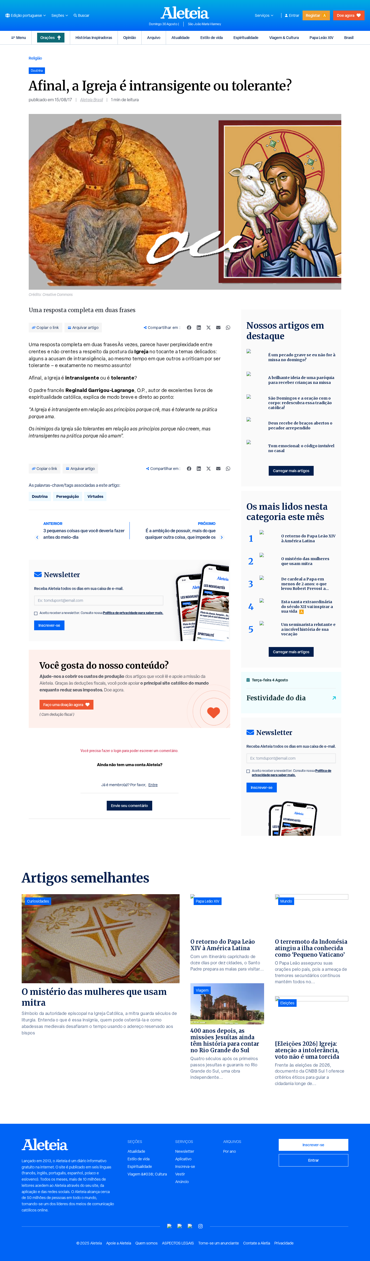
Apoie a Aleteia (118, 1243)
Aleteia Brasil (91, 100)
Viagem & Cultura (284, 37)
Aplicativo (183, 1159)
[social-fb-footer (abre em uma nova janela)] (179, 1226)
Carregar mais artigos (291, 470)
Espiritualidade (245, 37)
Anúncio (182, 1181)
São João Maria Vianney (204, 24)
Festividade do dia (276, 698)
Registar (313, 15)
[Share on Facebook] (189, 327)
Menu (21, 37)
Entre (153, 784)
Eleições (287, 1003)
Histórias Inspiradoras (94, 37)
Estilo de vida (211, 37)
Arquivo (153, 37)
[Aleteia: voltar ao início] (185, 12)
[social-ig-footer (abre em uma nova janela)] (200, 1226)
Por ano (229, 1151)
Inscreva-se (185, 1166)
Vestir (180, 1174)
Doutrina (40, 496)
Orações (47, 37)
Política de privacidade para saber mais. (133, 612)
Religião (35, 58)
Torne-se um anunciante (218, 1243)
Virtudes (95, 496)
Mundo (286, 901)
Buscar (83, 15)
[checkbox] (35, 613)
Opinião (129, 37)
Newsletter (184, 1151)
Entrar (294, 15)
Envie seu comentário (129, 805)
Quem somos (146, 1243)
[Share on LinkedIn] (199, 327)
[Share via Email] (218, 327)
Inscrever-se (49, 625)
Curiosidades (38, 901)
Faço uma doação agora (63, 704)
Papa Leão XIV (321, 37)
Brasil (348, 37)
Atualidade (180, 37)
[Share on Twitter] (208, 327)
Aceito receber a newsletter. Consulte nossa (101, 613)
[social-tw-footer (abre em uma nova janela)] (190, 1226)
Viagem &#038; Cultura (147, 1174)
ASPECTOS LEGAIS (178, 1243)
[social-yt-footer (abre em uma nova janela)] (169, 1226)
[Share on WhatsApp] (228, 327)
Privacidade (284, 1243)
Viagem (202, 990)
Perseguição (67, 496)
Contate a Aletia (256, 1243)
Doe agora (345, 15)
